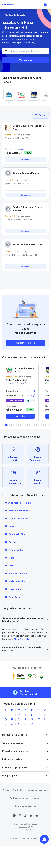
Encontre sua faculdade (15, 751)
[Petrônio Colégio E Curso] (21, 95)
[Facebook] (14, 815)
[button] (2, 425)
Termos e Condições (13, 790)
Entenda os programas (14, 767)
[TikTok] (25, 815)
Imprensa (37, 798)
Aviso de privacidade (38, 790)
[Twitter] (31, 815)
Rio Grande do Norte (15, 15)
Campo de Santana (18, 518)
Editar (29, 391)
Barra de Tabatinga (19, 510)
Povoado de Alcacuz (19, 573)
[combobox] (25, 51)
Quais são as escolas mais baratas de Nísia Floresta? (22, 619)
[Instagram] (20, 815)
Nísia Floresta (21, 639)
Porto (11, 565)
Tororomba (14, 589)
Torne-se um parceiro (25, 806)
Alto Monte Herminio (19, 502)
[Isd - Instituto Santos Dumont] (34, 95)
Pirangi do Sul (16, 549)
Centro (12, 526)
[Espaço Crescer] (9, 95)
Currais (12, 542)
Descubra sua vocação (14, 734)
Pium (11, 557)
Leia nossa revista (12, 759)
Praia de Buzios (17, 581)
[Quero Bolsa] (14, 4)
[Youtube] (37, 815)
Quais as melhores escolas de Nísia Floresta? (21, 649)
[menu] (45, 4)
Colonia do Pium (17, 534)
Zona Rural (14, 597)
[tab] (6, 425)
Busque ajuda (9, 775)
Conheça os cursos (12, 742)
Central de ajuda (29, 694)
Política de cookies (18, 798)
